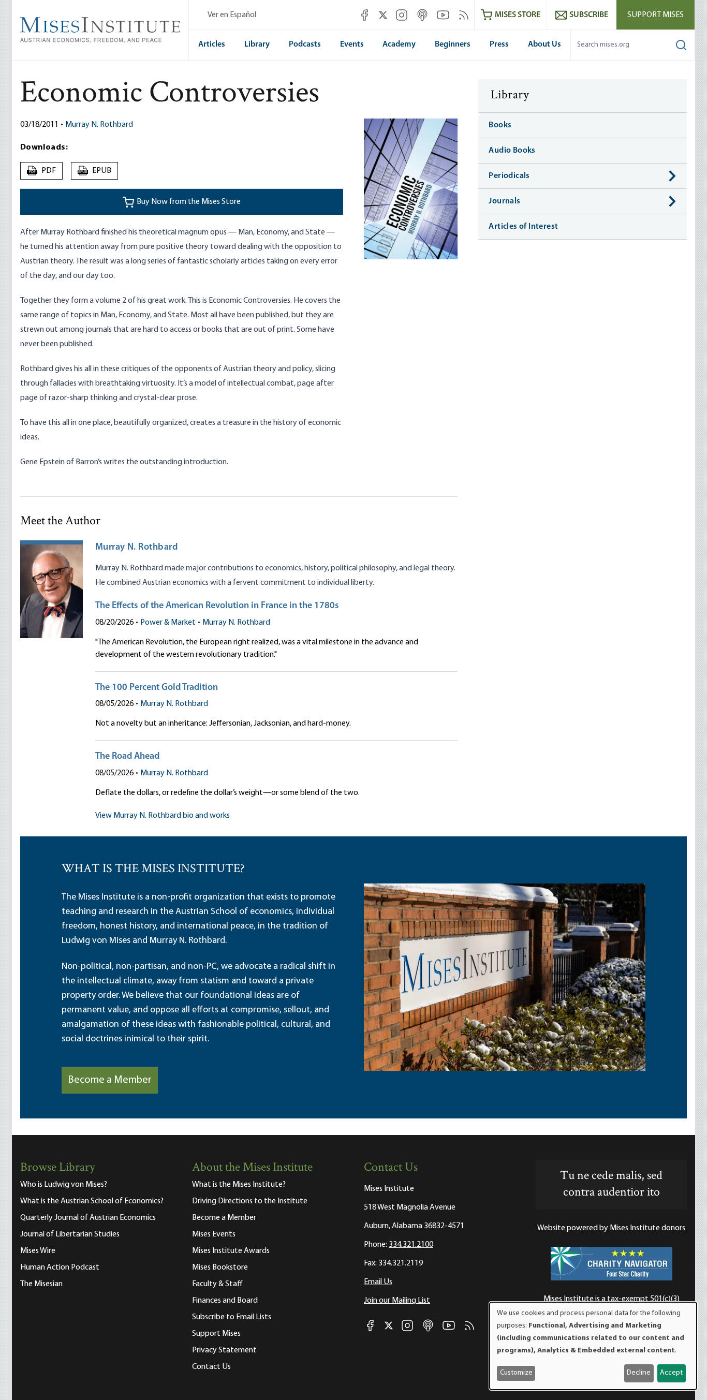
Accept (671, 1373)
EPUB (94, 171)
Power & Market (168, 622)
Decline (639, 1373)
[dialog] (593, 1346)
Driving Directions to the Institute (249, 1201)
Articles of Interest (523, 227)
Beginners (452, 44)
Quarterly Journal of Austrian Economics (88, 1218)
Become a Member (110, 1080)
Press (499, 44)
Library (257, 44)
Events (352, 44)
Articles (211, 44)
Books (500, 125)
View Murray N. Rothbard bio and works (162, 816)
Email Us (378, 1282)
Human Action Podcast (59, 1267)
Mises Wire (37, 1251)
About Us (544, 44)
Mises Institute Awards (231, 1251)
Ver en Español (232, 15)
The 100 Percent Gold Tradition (156, 687)
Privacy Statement (224, 1350)
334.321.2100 (411, 1245)
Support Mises (655, 15)
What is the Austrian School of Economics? (92, 1201)
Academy (399, 44)
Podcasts (305, 44)
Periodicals (509, 176)
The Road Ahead (127, 756)
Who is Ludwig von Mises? (63, 1185)
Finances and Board (225, 1300)
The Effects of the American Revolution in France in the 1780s (217, 606)
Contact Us (211, 1367)
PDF (42, 171)
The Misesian (41, 1284)
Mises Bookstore (220, 1267)
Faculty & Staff (217, 1284)
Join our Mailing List (397, 1300)
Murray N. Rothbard (99, 125)
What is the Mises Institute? (239, 1185)
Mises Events (213, 1234)
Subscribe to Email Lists (231, 1317)
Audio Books (512, 150)
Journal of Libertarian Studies (70, 1234)
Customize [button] (516, 1373)
